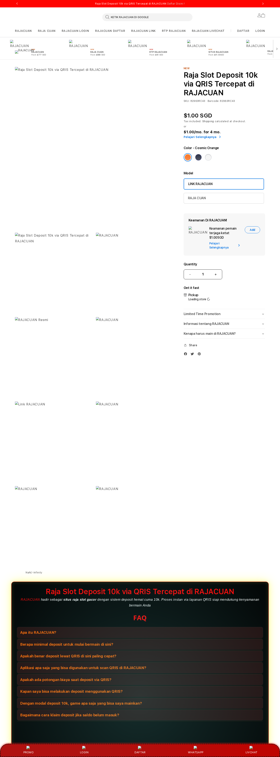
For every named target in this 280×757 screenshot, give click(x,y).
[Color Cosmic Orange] (188, 157)
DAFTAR (140, 752)
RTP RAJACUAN (174, 30)
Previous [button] (17, 4)
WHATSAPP (196, 752)
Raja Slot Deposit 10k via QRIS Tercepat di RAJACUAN (140, 3)
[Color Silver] (208, 157)
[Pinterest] (200, 355)
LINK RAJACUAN (200, 184)
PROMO (28, 752)
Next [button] (263, 4)
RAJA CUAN (47, 30)
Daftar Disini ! (176, 3)
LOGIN (84, 752)
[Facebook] (186, 355)
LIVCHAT (251, 752)
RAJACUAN (23, 30)
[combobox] (147, 17)
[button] (23, 31)
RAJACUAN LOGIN (75, 30)
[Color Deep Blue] (198, 157)
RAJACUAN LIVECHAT (208, 30)
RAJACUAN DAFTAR (110, 30)
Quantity (190, 264)
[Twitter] (193, 355)
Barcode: (213, 101)
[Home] (86, 64)
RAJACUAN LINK (143, 30)
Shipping (208, 121)
